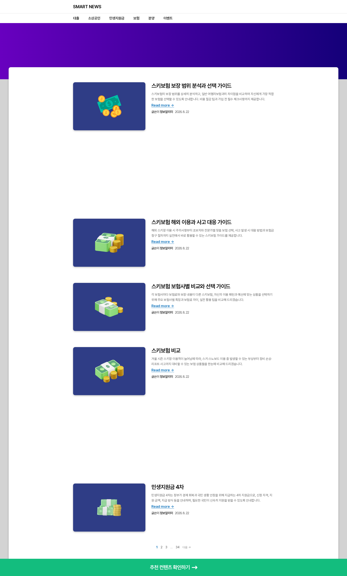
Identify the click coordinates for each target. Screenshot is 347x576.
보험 (136, 18)
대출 (76, 18)
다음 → (187, 547)
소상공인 (94, 18)
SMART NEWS (87, 6)
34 (178, 547)
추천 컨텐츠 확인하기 (170, 567)
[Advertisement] (173, 51)
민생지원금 (116, 18)
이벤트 (167, 18)
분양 (151, 18)
